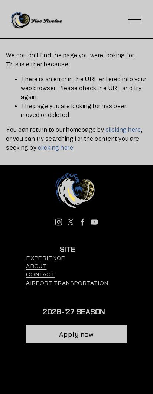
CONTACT (40, 274)
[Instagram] (58, 222)
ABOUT (36, 266)
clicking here (123, 130)
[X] (70, 222)
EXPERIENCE (45, 258)
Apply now (76, 334)
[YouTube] (94, 222)
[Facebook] (82, 222)
